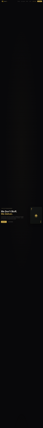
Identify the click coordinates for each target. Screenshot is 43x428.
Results (27, 1)
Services (19, 1)
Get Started (39, 1)
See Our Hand (10, 221)
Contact (30, 1)
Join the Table (34, 1)
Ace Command (23, 1)
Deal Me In (4, 221)
